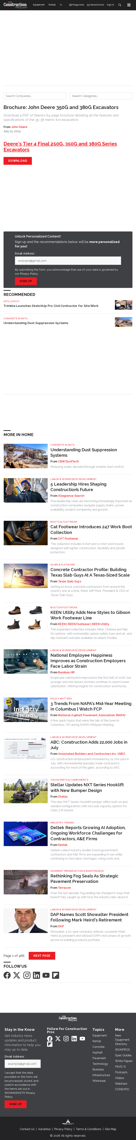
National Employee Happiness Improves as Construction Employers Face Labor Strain (88, 661)
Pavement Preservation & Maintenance (77, 871)
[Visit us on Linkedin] (36, 975)
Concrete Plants (16, 318)
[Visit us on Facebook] (7, 975)
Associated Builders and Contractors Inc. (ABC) (91, 753)
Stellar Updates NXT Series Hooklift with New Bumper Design (87, 787)
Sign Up (26, 281)
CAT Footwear (68, 538)
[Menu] (128, 4)
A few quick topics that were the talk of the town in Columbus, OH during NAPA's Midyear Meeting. (84, 722)
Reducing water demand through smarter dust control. (87, 466)
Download (17, 160)
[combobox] (35, 96)
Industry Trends (62, 822)
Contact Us (27, 1129)
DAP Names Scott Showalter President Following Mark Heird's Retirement (89, 917)
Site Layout (12, 301)
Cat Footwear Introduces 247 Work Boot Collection (91, 529)
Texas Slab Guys (69, 581)
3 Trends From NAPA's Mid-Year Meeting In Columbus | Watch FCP (90, 706)
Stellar (63, 796)
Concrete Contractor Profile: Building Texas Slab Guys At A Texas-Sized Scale (90, 572)
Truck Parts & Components (69, 779)
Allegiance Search (71, 495)
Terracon (64, 887)
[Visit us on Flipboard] (55, 975)
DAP (61, 926)
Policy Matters (61, 698)
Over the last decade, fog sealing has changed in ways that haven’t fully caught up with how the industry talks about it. (89, 895)
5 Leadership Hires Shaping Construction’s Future (78, 487)
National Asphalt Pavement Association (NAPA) (91, 715)
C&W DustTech (68, 461)
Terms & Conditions (88, 1129)
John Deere (19, 127)
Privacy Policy (63, 1129)
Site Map (110, 1129)
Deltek (63, 845)
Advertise (44, 1129)
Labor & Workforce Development (73, 479)
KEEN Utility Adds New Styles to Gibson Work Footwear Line (90, 615)
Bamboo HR (66, 672)
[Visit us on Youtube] (46, 975)
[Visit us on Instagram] (26, 975)
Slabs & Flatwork (62, 564)
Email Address (25, 253)
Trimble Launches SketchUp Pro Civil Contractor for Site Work (51, 306)
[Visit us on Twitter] (17, 975)
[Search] (119, 4)
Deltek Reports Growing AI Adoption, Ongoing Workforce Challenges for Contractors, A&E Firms (88, 833)
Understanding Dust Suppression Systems (36, 323)
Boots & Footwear (63, 521)
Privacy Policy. (29, 273)
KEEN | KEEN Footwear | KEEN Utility (83, 624)
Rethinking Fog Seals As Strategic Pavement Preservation (84, 878)
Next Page (41, 955)
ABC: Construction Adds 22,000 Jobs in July (88, 745)
